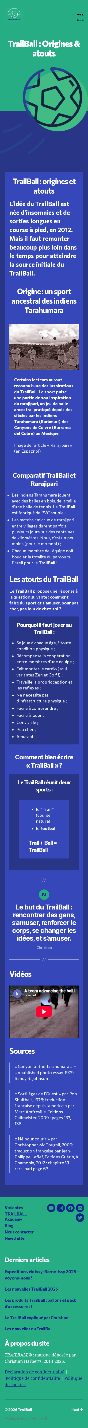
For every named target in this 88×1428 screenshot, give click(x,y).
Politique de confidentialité (33, 1378)
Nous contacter (19, 1231)
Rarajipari (59, 445)
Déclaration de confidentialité (35, 1372)
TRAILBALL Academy (16, 1216)
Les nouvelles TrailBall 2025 (31, 1289)
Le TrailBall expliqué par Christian (37, 1317)
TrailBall (25, 1409)
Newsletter (15, 1238)
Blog (9, 1225)
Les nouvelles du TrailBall (29, 1328)
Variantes (14, 1207)
